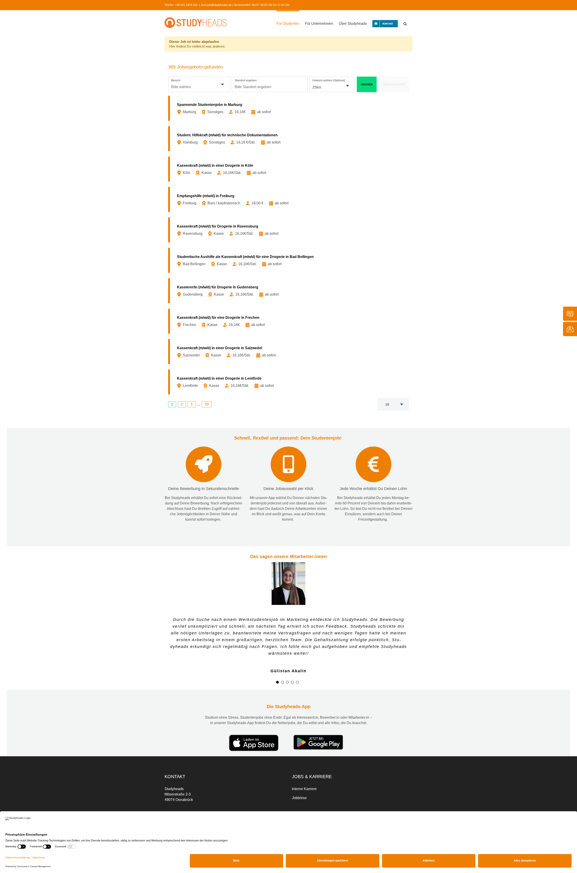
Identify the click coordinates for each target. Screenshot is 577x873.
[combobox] (199, 84)
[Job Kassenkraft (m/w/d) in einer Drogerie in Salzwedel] (289, 351)
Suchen (367, 84)
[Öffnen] (222, 84)
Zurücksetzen (393, 84)
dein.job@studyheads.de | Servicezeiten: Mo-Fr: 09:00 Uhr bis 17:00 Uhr (245, 5)
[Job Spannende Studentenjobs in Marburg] (289, 108)
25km (316, 87)
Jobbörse (299, 785)
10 (387, 404)
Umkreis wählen (328, 80)
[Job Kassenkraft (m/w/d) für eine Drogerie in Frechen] (289, 321)
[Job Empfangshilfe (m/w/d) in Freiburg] (289, 199)
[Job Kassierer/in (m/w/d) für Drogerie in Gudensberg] (289, 290)
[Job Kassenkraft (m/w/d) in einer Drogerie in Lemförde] (289, 381)
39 (207, 404)
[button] (405, 23)
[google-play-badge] (318, 723)
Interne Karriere (304, 776)
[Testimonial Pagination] (277, 669)
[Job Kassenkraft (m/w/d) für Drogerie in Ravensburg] (289, 229)
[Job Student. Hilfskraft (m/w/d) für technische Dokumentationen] (289, 138)
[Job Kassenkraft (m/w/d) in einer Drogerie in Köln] (289, 169)
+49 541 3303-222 (186, 5)
